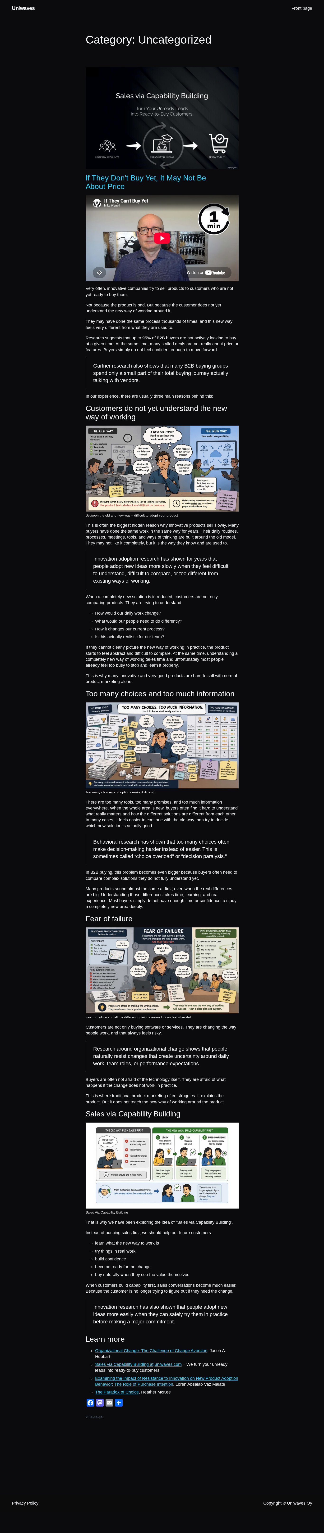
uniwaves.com (168, 1364)
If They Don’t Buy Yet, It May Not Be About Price (146, 182)
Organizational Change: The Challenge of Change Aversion (151, 1350)
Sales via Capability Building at (124, 1364)
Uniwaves (23, 8)
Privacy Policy (25, 1503)
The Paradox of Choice (117, 1392)
